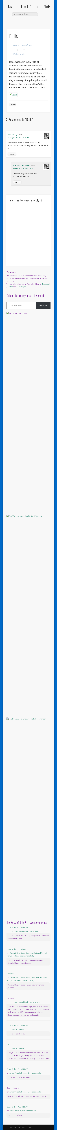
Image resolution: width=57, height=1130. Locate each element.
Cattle (13, 105)
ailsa (8, 1044)
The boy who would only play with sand (25, 931)
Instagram (23, 287)
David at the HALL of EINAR (28, 6)
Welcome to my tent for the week (23, 1111)
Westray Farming (19, 54)
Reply (12, 154)
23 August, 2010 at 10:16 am (23, 168)
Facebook (25, 21)
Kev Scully (12, 134)
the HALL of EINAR (22, 165)
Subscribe (43, 305)
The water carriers (17, 1029)
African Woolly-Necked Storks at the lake (25, 1073)
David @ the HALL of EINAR (22, 45)
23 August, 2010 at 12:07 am (18, 137)
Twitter (31, 21)
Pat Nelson (11, 973)
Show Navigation (44, 24)
